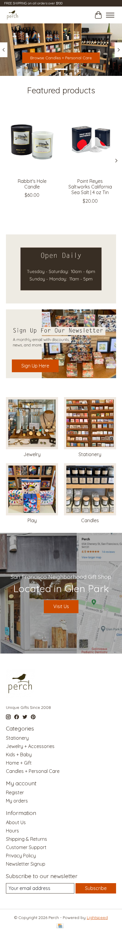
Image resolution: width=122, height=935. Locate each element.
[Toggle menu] (110, 15)
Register (15, 792)
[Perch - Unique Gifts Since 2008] (12, 15)
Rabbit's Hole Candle (32, 184)
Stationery (89, 454)
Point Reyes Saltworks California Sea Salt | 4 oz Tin (90, 186)
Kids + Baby (19, 754)
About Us (16, 822)
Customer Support (26, 847)
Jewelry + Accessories (30, 746)
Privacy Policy (21, 856)
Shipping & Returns (26, 839)
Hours (12, 831)
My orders (17, 801)
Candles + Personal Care (33, 771)
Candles (90, 520)
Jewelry (32, 454)
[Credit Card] (60, 926)
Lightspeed (97, 917)
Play (32, 520)
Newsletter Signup (25, 864)
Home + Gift (19, 763)
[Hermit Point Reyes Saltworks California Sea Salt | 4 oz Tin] (90, 140)
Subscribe (96, 888)
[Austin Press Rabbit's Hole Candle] (32, 140)
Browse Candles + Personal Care (61, 57)
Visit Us (61, 606)
